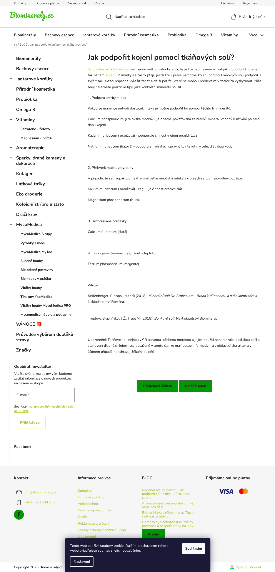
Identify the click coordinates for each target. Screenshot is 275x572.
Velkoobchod (77, 3)
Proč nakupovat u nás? (95, 510)
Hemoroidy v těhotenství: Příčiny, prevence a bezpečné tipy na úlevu (168, 524)
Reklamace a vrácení (94, 523)
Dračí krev (26, 214)
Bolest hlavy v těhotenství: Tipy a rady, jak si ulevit (168, 515)
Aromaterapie (30, 148)
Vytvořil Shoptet (248, 567)
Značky (23, 350)
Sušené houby (31, 261)
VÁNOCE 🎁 (29, 324)
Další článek (195, 386)
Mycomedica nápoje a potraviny (45, 314)
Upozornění (87, 536)
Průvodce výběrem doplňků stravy (44, 337)
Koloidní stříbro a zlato (40, 204)
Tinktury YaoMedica (36, 296)
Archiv (153, 534)
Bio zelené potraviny (36, 269)
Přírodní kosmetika (35, 89)
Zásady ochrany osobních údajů (102, 530)
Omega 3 (25, 109)
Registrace (250, 3)
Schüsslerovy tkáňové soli (108, 69)
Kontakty (20, 3)
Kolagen (24, 174)
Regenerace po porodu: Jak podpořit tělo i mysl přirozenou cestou (166, 494)
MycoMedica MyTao (36, 252)
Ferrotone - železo (35, 129)
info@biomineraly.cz (40, 492)
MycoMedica (29, 224)
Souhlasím (193, 548)
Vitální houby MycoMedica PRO (45, 305)
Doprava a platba (47, 3)
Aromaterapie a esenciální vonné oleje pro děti (167, 505)
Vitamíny (25, 120)
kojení (110, 75)
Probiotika (26, 99)
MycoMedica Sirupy (36, 234)
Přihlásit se (30, 422)
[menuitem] (25, 35)
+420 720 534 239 (40, 502)
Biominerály (28, 58)
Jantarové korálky (34, 79)
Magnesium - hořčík (36, 138)
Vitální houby (31, 287)
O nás (82, 516)
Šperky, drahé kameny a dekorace (40, 160)
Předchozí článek (157, 386)
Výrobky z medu (33, 243)
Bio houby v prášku (35, 278)
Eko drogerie (29, 194)
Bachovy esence (32, 69)
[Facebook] (19, 515)
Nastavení (82, 561)
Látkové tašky (30, 184)
